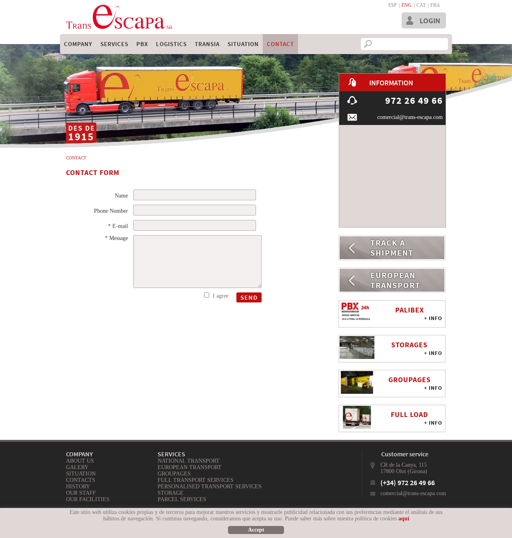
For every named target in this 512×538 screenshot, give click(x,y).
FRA (435, 5)
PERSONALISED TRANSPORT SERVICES (210, 487)
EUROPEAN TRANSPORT (190, 467)
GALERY (77, 467)
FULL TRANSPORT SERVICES (196, 480)
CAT (421, 5)
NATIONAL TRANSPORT (189, 461)
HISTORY (78, 487)
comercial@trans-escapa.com (413, 493)
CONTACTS (80, 480)
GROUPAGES (174, 474)
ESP (392, 5)
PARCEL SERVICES (182, 499)
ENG (407, 5)
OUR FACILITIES (88, 499)
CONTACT (76, 157)
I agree (220, 296)
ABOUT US (80, 461)
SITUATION (81, 474)
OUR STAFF (81, 493)
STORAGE (171, 493)
